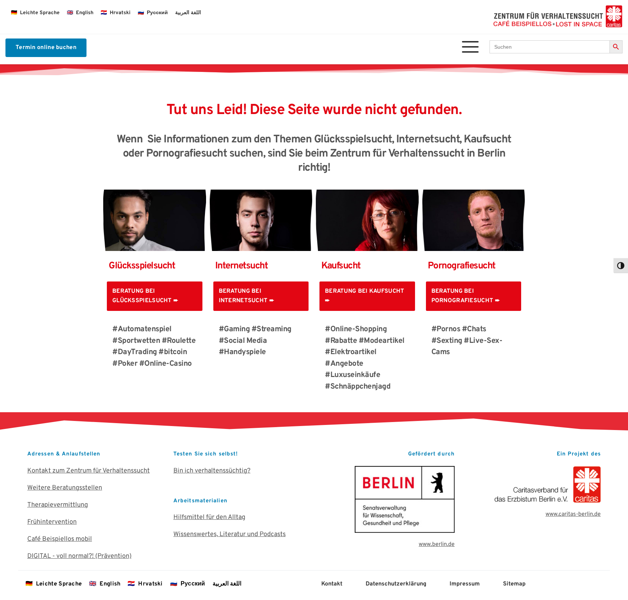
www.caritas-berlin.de (573, 514)
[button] (470, 46)
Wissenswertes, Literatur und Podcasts (229, 534)
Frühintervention (52, 522)
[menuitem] (35, 13)
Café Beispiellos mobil (59, 539)
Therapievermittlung (57, 505)
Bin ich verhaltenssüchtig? (211, 471)
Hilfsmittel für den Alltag (209, 517)
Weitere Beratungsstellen (64, 488)
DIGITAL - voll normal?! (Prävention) (79, 556)
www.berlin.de (437, 544)
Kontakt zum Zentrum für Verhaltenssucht (88, 471)
